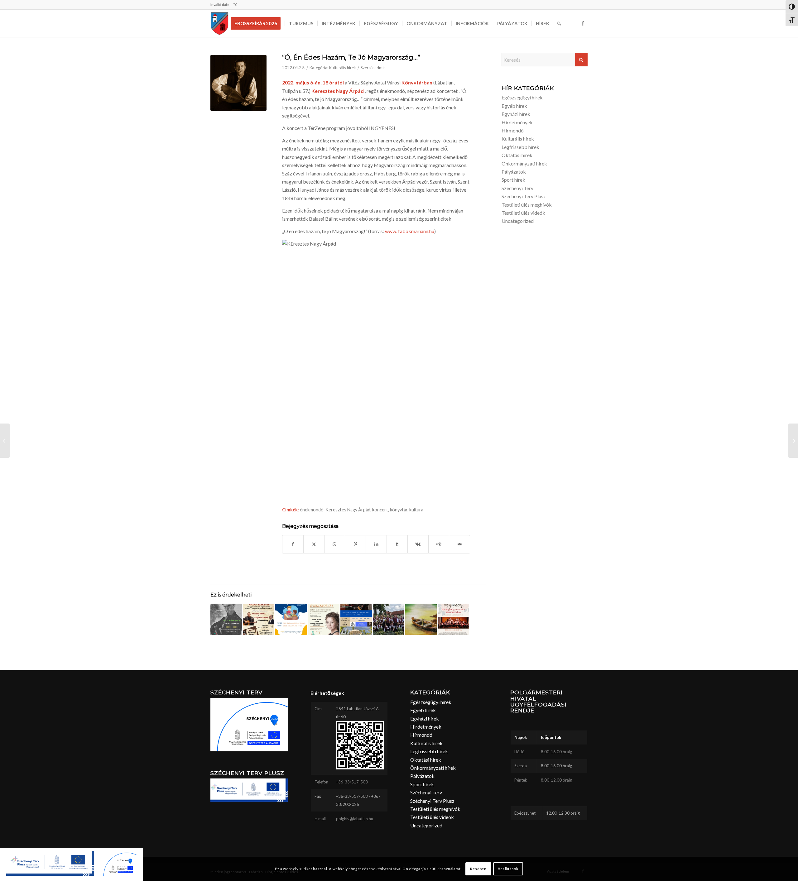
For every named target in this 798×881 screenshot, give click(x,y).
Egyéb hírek (514, 106)
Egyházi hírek (516, 114)
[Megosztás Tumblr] (397, 544)
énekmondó (312, 509)
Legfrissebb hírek (520, 147)
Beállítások (508, 868)
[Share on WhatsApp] (334, 544)
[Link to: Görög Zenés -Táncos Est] (356, 619)
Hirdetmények (517, 122)
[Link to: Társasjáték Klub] (291, 619)
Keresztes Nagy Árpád (347, 509)
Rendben (478, 868)
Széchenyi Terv (517, 188)
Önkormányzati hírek (524, 163)
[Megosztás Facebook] (292, 544)
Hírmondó (513, 130)
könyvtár (398, 509)
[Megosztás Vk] (418, 544)
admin (380, 67)
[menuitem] (258, 23)
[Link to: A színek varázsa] (421, 619)
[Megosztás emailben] (459, 544)
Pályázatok (514, 172)
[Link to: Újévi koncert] (388, 619)
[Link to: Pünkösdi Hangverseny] (453, 619)
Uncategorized (518, 221)
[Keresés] (559, 23)
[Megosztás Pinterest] (355, 544)
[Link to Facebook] (583, 23)
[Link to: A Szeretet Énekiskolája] (323, 619)
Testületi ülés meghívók (527, 205)
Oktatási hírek (517, 155)
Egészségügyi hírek (522, 97)
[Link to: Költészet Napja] (258, 619)
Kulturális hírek (342, 67)
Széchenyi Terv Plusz (524, 196)
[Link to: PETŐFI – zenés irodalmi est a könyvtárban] (226, 619)
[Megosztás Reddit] (439, 544)
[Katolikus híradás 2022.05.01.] (793, 441)
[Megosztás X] (314, 544)
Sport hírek (513, 180)
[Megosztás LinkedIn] (376, 544)
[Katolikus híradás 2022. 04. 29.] (5, 441)
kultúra (416, 509)
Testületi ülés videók (523, 213)
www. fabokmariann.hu (409, 231)
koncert (380, 509)
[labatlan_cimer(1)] (219, 23)
